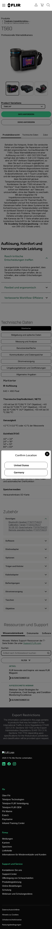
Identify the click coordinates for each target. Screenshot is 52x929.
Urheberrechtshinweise (12, 920)
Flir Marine (7, 811)
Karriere (6, 843)
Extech (5, 815)
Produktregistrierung (11, 882)
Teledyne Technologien (13, 799)
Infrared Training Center (13, 823)
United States (21, 465)
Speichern (7, 847)
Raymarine (7, 819)
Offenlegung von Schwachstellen (17, 878)
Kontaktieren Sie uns (12, 870)
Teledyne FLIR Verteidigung (15, 803)
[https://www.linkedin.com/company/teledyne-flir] (3, 764)
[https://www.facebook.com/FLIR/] (9, 764)
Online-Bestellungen (12, 886)
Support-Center (9, 874)
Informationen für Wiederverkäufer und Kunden (24, 854)
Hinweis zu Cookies (10, 915)
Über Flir (6, 795)
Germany (19, 472)
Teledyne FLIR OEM (11, 807)
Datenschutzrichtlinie (11, 910)
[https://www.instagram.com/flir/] (14, 764)
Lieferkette (7, 851)
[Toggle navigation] (3, 5)
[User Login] (35, 5)
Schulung (6, 890)
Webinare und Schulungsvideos (17, 894)
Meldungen (7, 839)
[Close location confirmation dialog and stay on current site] (47, 454)
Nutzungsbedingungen (11, 925)
